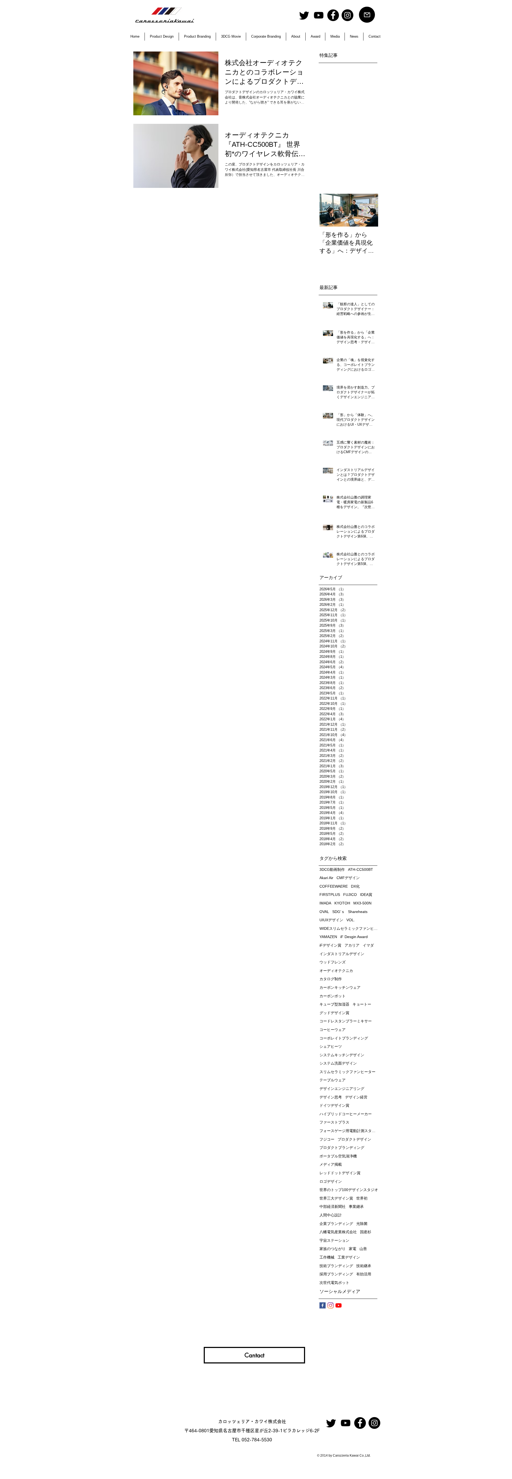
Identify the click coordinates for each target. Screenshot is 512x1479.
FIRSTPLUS (329, 894)
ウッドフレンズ (332, 962)
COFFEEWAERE (333, 886)
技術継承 (363, 1266)
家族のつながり (332, 1249)
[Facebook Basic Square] (322, 1305)
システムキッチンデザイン (341, 1055)
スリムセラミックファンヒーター (347, 1072)
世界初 (361, 1198)
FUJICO (350, 894)
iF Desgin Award (354, 937)
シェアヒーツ (330, 1046)
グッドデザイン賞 (334, 1013)
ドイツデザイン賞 (334, 1105)
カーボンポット (332, 996)
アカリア (352, 945)
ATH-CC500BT (360, 869)
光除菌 (361, 1223)
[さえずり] (304, 15)
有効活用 (363, 1274)
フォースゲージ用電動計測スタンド (348, 1131)
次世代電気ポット (334, 1282)
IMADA (325, 903)
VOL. (350, 920)
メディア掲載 (330, 1164)
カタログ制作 (330, 979)
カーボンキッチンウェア (340, 987)
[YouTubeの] (338, 1305)
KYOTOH (342, 903)
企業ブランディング (336, 1223)
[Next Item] (369, 210)
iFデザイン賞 (330, 945)
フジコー (326, 1139)
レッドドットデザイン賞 (340, 1173)
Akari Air (326, 878)
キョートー (362, 1004)
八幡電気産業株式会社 (338, 1232)
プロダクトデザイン (354, 1139)
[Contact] (367, 15)
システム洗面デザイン (338, 1063)
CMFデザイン (348, 878)
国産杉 (365, 1232)
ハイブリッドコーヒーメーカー (345, 1114)
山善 (363, 1249)
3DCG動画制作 (332, 869)
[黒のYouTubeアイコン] (319, 15)
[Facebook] (333, 15)
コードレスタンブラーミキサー (345, 1021)
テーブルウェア (332, 1080)
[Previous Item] (328, 210)
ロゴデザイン (330, 1181)
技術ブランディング (336, 1266)
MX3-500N (362, 903)
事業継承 (356, 1206)
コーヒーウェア (332, 1029)
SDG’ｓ (338, 911)
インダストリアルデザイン (341, 954)
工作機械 (326, 1257)
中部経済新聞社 (332, 1206)
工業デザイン (349, 1257)
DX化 (355, 886)
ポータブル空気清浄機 (338, 1156)
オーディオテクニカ (336, 970)
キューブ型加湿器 (334, 1004)
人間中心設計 (330, 1215)
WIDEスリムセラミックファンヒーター (348, 928)
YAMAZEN (328, 937)
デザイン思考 (330, 1097)
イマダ (368, 945)
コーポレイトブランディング (343, 1038)
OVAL (324, 911)
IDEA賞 (366, 894)
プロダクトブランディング (341, 1147)
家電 (352, 1249)
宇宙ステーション (334, 1240)
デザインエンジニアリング (341, 1088)
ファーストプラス (334, 1122)
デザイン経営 (356, 1097)
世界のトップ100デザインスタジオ (348, 1190)
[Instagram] (347, 15)
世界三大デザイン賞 (336, 1198)
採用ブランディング (336, 1274)
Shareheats (357, 911)
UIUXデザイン (331, 920)
